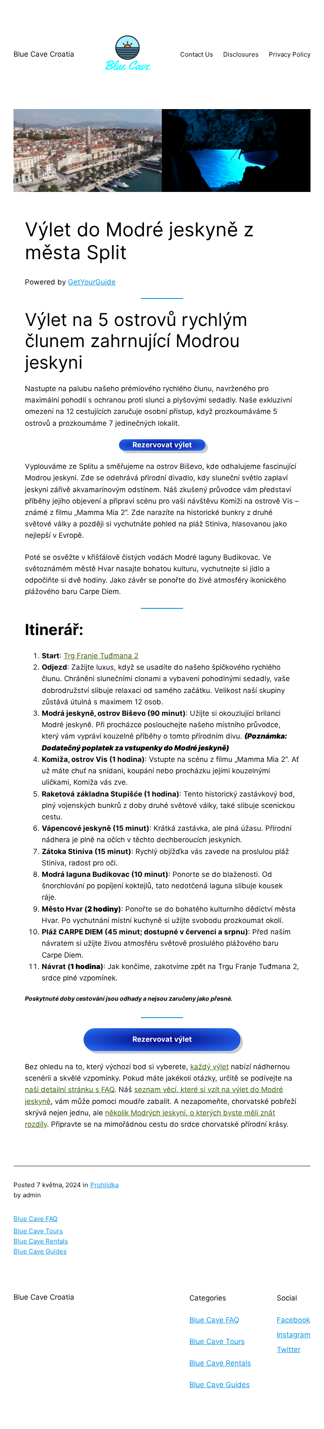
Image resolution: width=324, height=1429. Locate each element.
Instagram (293, 1334)
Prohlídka (104, 1185)
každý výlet (209, 1066)
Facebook (293, 1320)
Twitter (288, 1349)
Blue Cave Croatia (44, 54)
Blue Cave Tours (38, 1231)
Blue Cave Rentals (41, 1241)
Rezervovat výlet (162, 445)
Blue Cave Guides (40, 1251)
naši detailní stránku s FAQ (69, 1089)
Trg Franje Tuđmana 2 (101, 656)
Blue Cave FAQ (35, 1219)
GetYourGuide (92, 282)
